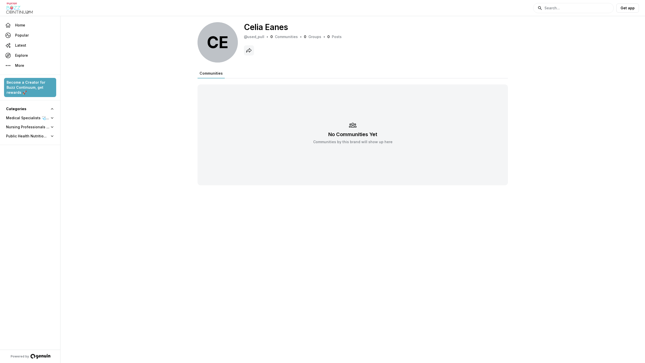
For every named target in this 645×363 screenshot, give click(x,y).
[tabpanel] (353, 131)
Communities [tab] (211, 73)
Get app (628, 8)
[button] (573, 8)
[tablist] (211, 73)
